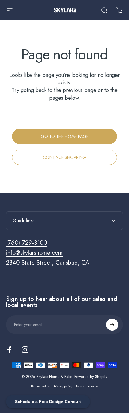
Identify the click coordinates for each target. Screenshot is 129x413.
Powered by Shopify (90, 376)
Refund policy (40, 386)
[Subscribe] (112, 325)
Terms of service (87, 386)
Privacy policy (62, 386)
